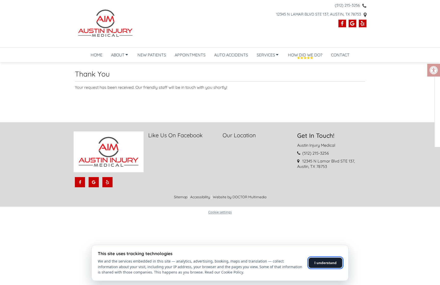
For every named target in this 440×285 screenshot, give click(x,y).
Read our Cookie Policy (224, 272)
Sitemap (180, 197)
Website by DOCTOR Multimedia (239, 197)
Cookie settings (220, 212)
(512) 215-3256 (347, 5)
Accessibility (200, 197)
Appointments (190, 54)
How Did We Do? (305, 54)
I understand (325, 263)
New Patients (152, 54)
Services (266, 54)
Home (96, 54)
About (118, 54)
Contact (340, 54)
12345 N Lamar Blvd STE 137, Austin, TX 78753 (318, 14)
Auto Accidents (231, 54)
